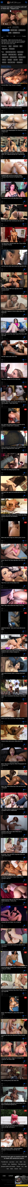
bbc (25, 1162)
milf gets (10, 59)
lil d (22, 1166)
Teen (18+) (4, 48)
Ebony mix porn (12, 1184)
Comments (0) (16, 32)
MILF (21, 46)
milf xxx (4, 59)
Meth (21, 1162)
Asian (11, 1168)
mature (16, 1168)
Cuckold (4, 1164)
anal (9, 1164)
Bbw (26, 1166)
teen (8, 1168)
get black (20, 54)
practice (4, 62)
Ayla (20, 1168)
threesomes (19, 62)
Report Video (14, 30)
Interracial (15, 46)
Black (10, 46)
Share (9, 32)
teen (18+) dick (11, 62)
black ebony (20, 52)
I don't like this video (10, 27)
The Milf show (4, 1162)
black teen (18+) (12, 54)
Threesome (11, 48)
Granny (18, 1166)
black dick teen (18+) (11, 52)
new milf (15, 59)
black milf (4, 54)
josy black (11, 1162)
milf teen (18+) (22, 57)
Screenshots (22, 30)
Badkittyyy (14, 1164)
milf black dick (13, 57)
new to (20, 59)
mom (17, 1162)
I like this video (8, 27)
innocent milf (5, 57)
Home (4, 1175)
